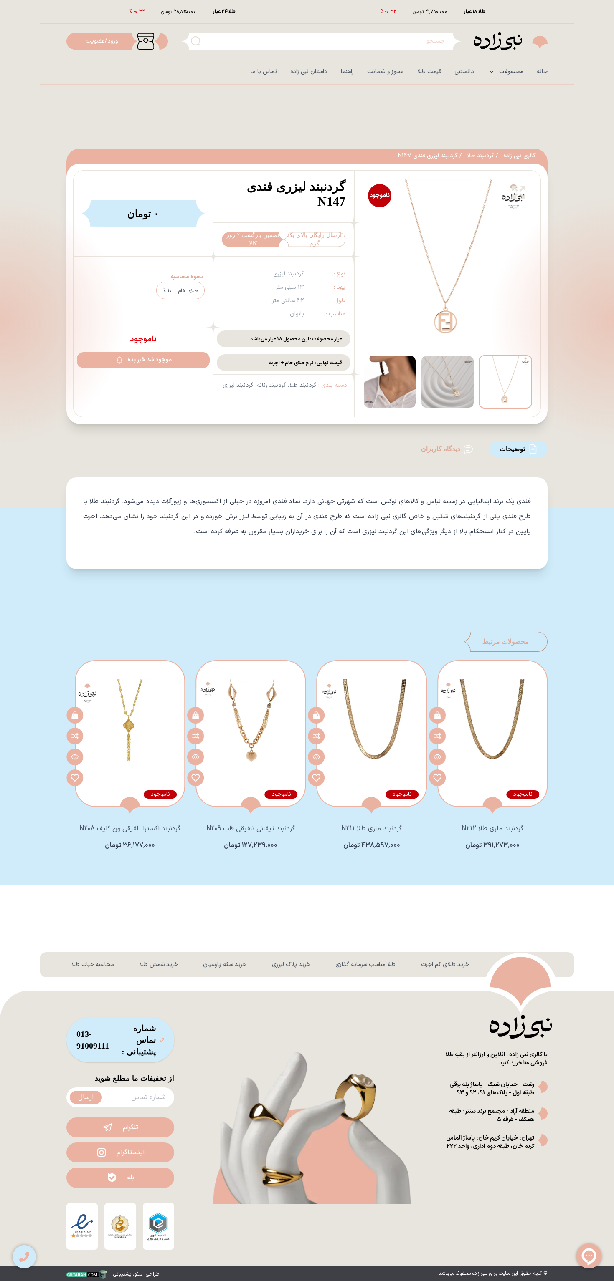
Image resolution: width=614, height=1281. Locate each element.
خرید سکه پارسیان (224, 964)
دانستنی (464, 72)
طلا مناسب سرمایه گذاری (365, 964)
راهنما (347, 72)
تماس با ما (264, 72)
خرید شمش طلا (159, 964)
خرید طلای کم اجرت (445, 964)
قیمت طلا (429, 72)
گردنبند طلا (480, 156)
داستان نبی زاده (308, 72)
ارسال (86, 1097)
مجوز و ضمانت (385, 72)
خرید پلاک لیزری (291, 964)
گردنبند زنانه (271, 385)
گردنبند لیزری (238, 385)
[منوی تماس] (24, 1256)
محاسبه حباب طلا (92, 964)
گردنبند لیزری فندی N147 (428, 156)
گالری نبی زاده (519, 156)
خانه (542, 72)
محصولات (511, 72)
